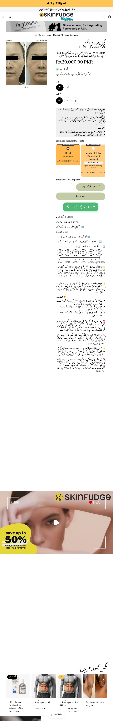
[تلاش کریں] (9, 17)
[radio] (68, 154)
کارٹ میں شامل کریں (92, 187)
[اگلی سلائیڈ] (44, 64)
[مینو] (3, 16)
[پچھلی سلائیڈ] (9, 64)
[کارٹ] (109, 17)
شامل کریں (79, 693)
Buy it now (80, 196)
